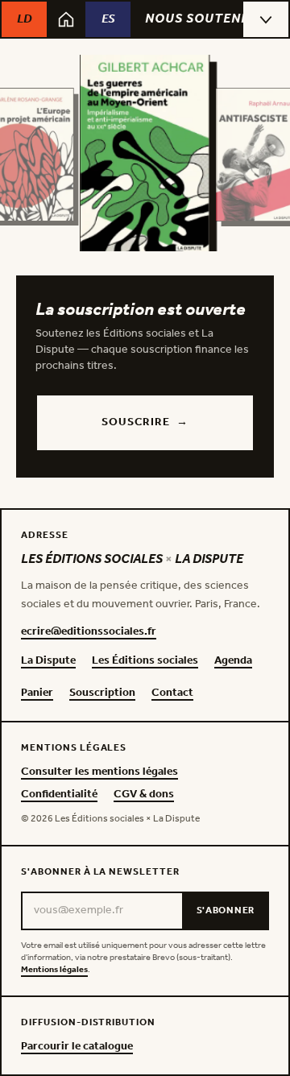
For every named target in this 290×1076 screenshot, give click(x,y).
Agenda (233, 661)
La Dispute (48, 661)
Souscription (102, 693)
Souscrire (145, 422)
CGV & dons (144, 795)
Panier (37, 693)
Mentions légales (54, 970)
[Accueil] (66, 19)
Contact (172, 693)
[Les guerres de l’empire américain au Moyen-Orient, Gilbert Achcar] (145, 155)
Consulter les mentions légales (99, 772)
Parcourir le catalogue (77, 1047)
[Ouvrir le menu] (265, 19)
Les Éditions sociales (145, 661)
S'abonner (226, 910)
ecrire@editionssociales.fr (88, 632)
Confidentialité (59, 795)
